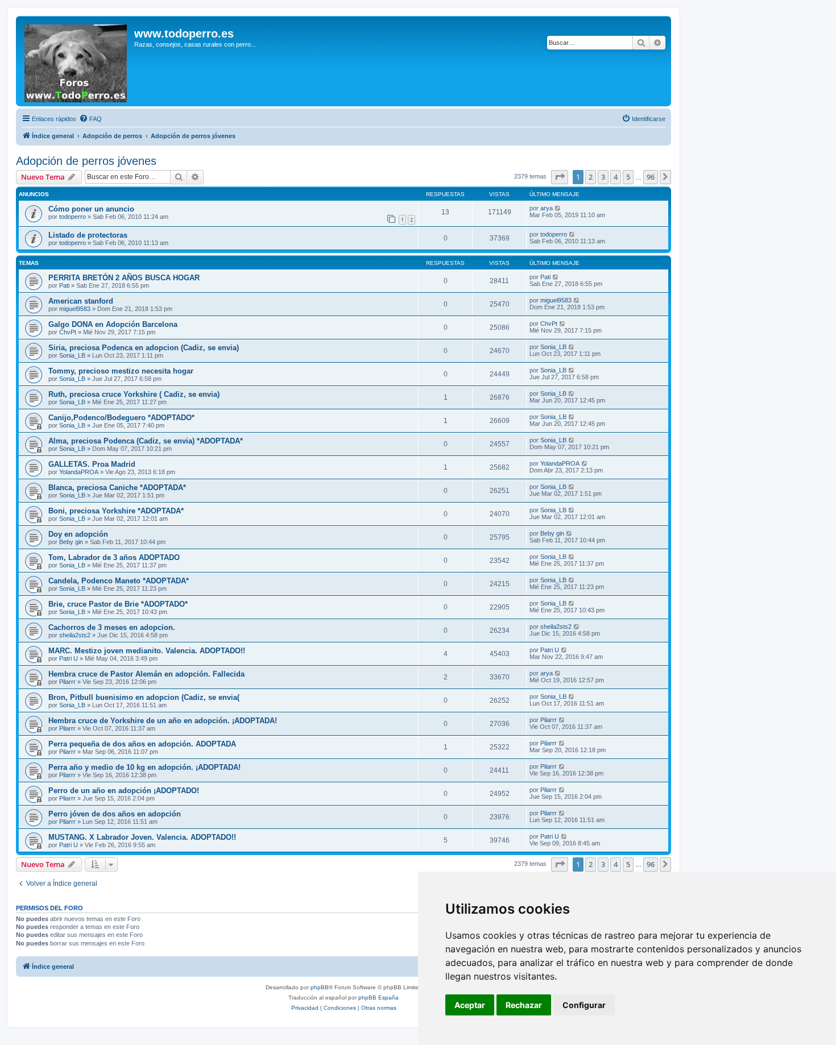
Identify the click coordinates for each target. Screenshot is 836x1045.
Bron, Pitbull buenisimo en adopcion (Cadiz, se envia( (143, 697)
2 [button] (591, 177)
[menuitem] (90, 119)
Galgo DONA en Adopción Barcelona (112, 324)
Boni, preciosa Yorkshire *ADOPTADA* (116, 511)
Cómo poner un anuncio (91, 209)
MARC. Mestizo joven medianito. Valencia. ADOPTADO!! (146, 650)
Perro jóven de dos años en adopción (114, 814)
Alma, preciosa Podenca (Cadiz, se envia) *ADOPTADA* (145, 441)
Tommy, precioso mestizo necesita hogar (120, 371)
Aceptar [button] (469, 1005)
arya (546, 208)
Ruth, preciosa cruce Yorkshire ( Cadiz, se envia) (134, 394)
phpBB (320, 987)
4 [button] (616, 177)
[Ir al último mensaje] (558, 208)
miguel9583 (74, 308)
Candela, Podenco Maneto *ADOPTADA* (118, 581)
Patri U (68, 658)
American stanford (80, 301)
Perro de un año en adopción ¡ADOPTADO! (123, 790)
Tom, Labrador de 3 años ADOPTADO (114, 557)
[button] (559, 177)
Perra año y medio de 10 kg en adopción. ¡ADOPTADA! (144, 767)
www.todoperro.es (184, 33)
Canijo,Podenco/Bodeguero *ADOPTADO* (121, 417)
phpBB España (378, 997)
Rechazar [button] (524, 1005)
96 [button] (651, 177)
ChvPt (67, 332)
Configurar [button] (584, 1005)
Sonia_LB (72, 355)
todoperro (72, 216)
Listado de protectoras (87, 235)
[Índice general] (76, 61)
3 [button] (603, 177)
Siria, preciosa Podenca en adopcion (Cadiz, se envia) (143, 347)
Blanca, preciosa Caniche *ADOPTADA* (117, 487)
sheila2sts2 (74, 635)
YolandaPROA (78, 471)
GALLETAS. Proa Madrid (91, 464)
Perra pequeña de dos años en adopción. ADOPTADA (142, 744)
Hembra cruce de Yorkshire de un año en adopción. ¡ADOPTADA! (162, 720)
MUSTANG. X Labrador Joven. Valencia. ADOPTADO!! (142, 837)
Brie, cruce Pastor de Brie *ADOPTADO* (118, 604)
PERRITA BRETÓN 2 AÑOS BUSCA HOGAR (124, 277)
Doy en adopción (78, 534)
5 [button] (628, 177)
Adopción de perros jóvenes (86, 161)
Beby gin (71, 541)
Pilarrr (67, 681)
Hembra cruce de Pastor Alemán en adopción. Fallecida (146, 674)
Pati (64, 285)
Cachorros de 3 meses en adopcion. (111, 627)
